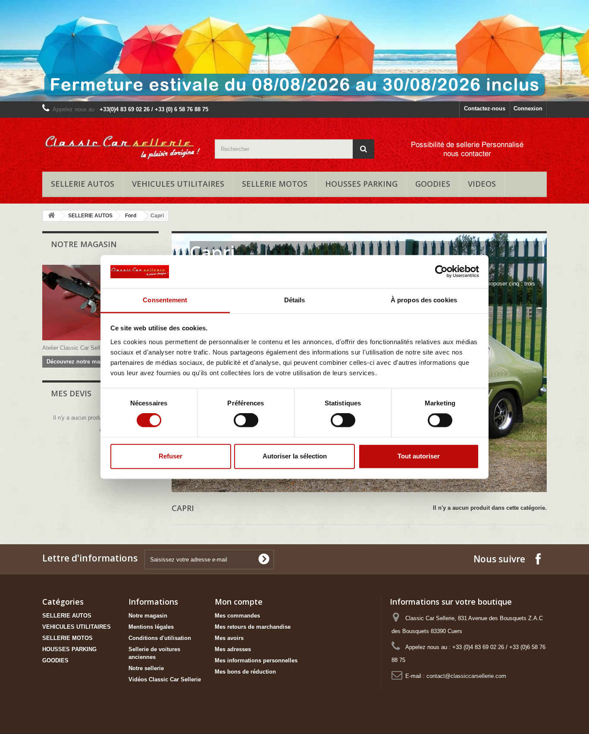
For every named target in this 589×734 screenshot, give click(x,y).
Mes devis (71, 393)
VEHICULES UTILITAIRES (178, 184)
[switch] (246, 420)
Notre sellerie (146, 668)
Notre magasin (84, 244)
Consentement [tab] (165, 300)
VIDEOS (482, 184)
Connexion (528, 108)
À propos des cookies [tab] (424, 300)
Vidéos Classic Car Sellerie (164, 679)
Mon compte (239, 601)
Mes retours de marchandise (253, 627)
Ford (130, 216)
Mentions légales (151, 627)
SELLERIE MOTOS (274, 184)
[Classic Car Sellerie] (122, 142)
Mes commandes (237, 615)
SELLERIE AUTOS (82, 184)
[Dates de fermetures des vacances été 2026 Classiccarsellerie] (294, 50)
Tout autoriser (419, 456)
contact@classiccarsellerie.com (466, 676)
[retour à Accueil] (51, 215)
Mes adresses (233, 649)
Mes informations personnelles (256, 660)
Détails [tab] (294, 300)
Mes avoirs (229, 638)
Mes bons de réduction (245, 671)
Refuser (170, 456)
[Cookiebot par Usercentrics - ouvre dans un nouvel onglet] (441, 271)
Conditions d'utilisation (159, 638)
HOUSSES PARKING (361, 184)
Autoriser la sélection (295, 456)
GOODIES (432, 184)
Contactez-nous (484, 108)
